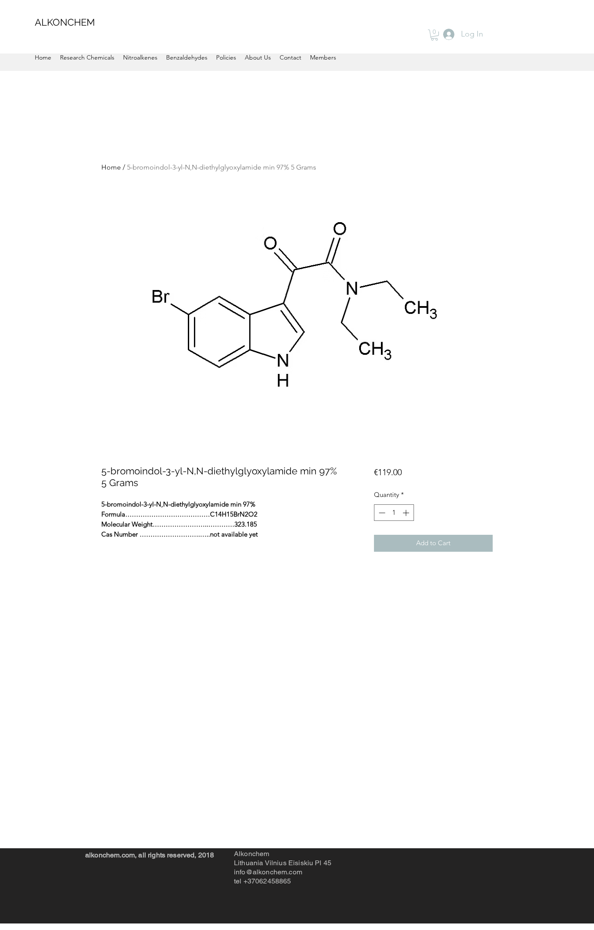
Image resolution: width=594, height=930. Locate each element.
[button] (434, 35)
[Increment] (407, 513)
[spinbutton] (394, 513)
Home (111, 167)
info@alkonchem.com (268, 872)
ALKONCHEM (65, 22)
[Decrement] (381, 513)
